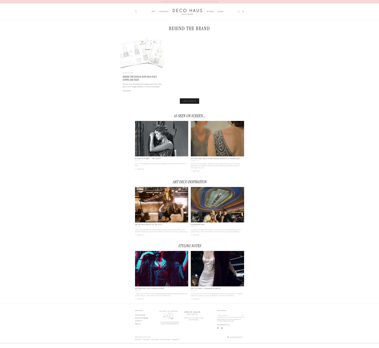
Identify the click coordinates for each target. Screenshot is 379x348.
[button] (136, 11)
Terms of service (155, 339)
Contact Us (138, 321)
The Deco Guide (140, 315)
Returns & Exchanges (141, 318)
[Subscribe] (243, 315)
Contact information (165, 339)
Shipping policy (175, 339)
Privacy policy (146, 339)
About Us (138, 324)
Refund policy (138, 339)
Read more (127, 91)
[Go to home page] (187, 11)
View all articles (189, 101)
